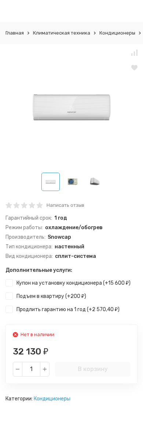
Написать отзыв (65, 205)
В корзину (93, 368)
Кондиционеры (117, 33)
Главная (15, 33)
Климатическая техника (61, 33)
